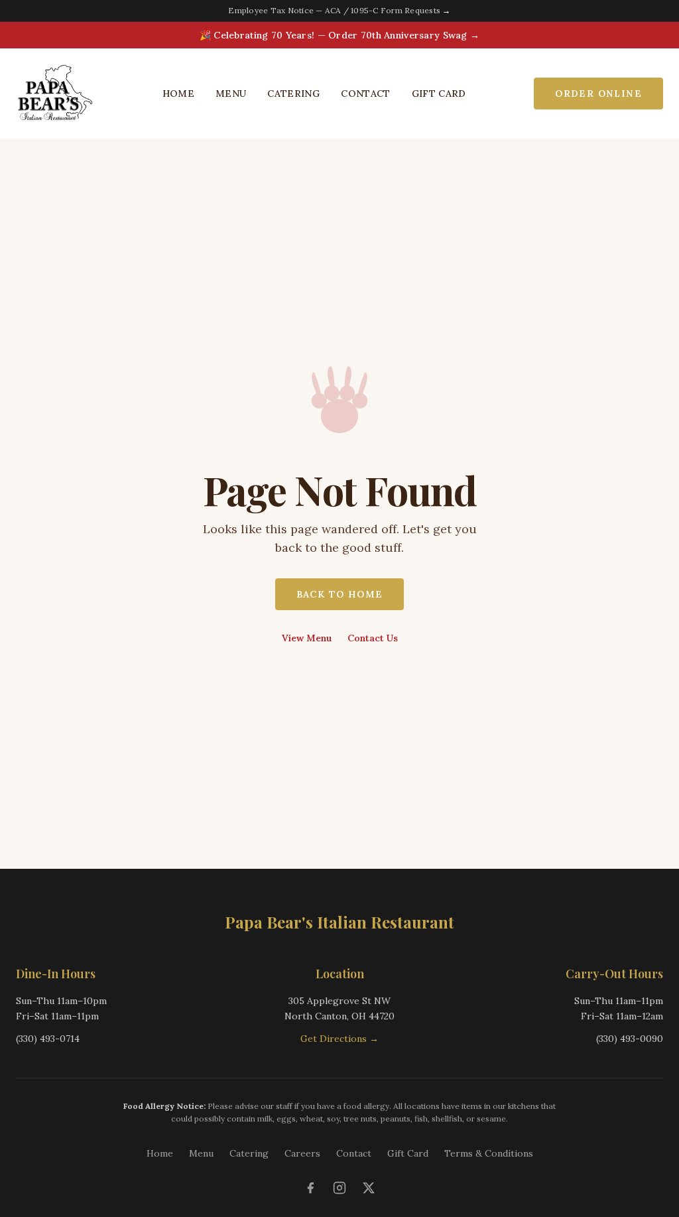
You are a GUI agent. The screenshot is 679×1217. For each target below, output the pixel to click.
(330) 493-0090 (629, 1039)
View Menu (307, 638)
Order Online (598, 93)
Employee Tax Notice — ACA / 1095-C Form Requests (339, 10)
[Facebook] (310, 1187)
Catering (293, 93)
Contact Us (372, 638)
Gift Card (439, 93)
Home (178, 93)
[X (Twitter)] (368, 1187)
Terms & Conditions (488, 1153)
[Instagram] (339, 1187)
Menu (231, 93)
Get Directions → (339, 1039)
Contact (365, 93)
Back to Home (339, 594)
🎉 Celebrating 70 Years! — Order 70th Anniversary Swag (339, 35)
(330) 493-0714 (48, 1039)
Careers (302, 1153)
